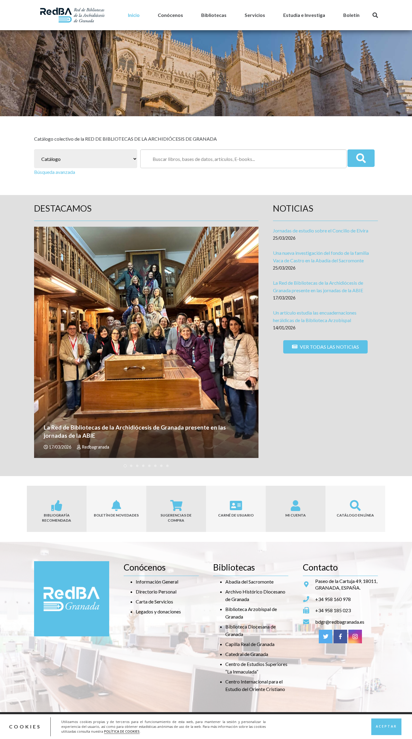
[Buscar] (375, 15)
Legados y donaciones (158, 611)
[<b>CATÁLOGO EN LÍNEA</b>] (355, 505)
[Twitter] (325, 636)
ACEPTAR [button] (386, 726)
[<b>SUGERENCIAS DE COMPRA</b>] (176, 505)
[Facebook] (340, 636)
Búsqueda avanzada (54, 172)
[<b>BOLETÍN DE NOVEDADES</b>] (116, 505)
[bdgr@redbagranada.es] (309, 622)
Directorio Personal (156, 591)
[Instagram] (355, 636)
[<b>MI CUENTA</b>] (295, 505)
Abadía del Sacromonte (249, 581)
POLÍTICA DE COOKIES (122, 731)
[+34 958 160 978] (309, 599)
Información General (157, 581)
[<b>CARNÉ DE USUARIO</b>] (235, 505)
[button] (125, 466)
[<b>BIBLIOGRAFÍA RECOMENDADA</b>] (56, 505)
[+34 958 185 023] (309, 610)
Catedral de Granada (246, 654)
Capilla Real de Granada (249, 644)
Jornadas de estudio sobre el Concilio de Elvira (320, 230)
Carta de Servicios (154, 601)
